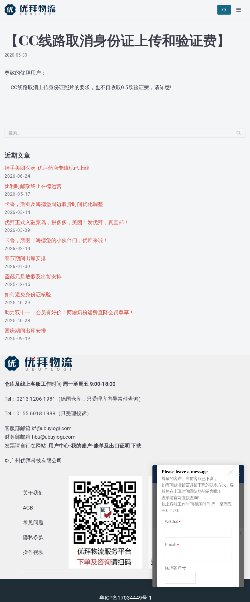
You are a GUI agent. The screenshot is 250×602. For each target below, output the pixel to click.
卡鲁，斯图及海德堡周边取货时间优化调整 (54, 204)
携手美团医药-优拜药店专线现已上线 (47, 168)
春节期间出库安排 (25, 258)
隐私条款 (33, 537)
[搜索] (238, 133)
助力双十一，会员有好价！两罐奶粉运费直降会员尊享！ (69, 312)
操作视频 (33, 552)
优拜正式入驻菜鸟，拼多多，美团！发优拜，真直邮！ (67, 222)
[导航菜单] (238, 10)
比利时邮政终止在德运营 (33, 186)
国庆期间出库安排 (25, 331)
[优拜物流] (32, 9)
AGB (28, 508)
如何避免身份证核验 (28, 294)
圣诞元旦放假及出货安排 (33, 276)
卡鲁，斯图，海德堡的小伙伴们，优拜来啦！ (56, 240)
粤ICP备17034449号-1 (125, 598)
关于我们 (33, 493)
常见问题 (33, 522)
